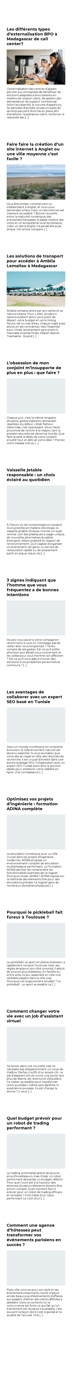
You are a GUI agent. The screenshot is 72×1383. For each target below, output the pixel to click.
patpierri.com (19, 8)
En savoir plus (53, 125)
